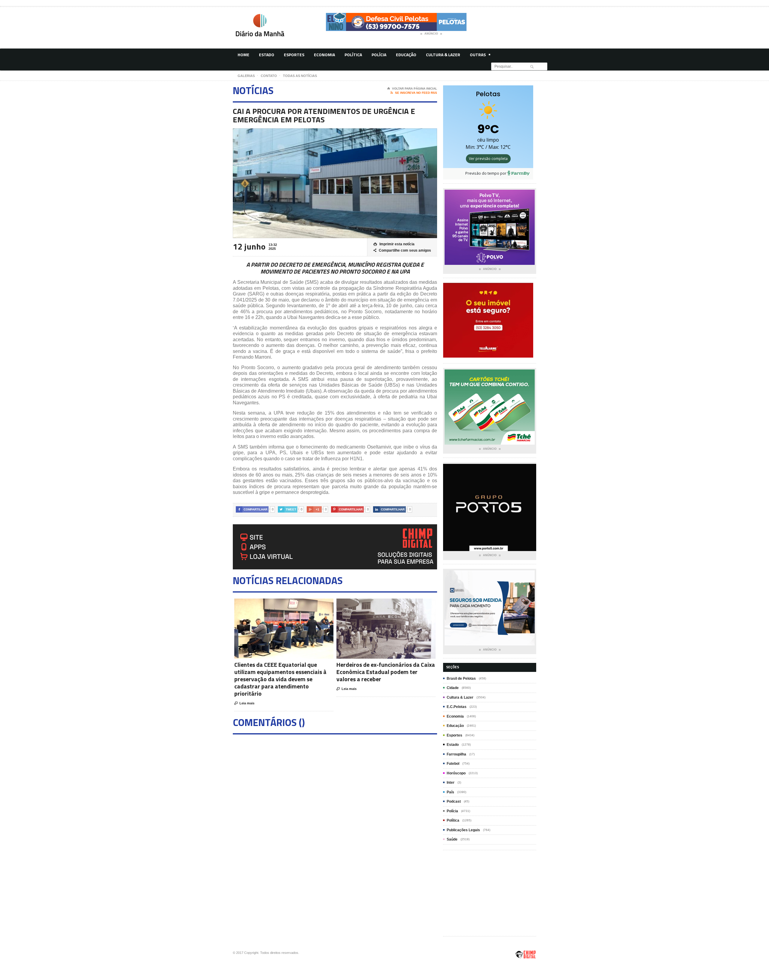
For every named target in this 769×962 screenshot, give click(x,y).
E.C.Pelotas (457, 707)
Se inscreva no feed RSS (414, 92)
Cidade (453, 688)
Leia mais (244, 703)
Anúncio (431, 33)
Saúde (452, 839)
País (450, 792)
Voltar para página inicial (412, 88)
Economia (324, 54)
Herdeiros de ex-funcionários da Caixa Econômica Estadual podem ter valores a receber (385, 672)
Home (243, 54)
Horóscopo (456, 773)
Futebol (453, 763)
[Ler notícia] (291, 604)
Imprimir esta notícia (394, 244)
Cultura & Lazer (443, 54)
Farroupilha (456, 754)
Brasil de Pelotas (461, 678)
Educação (406, 54)
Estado (266, 54)
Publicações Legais (463, 830)
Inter (450, 782)
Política (353, 54)
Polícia (379, 54)
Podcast (454, 801)
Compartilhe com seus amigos (402, 250)
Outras (478, 54)
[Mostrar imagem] (276, 604)
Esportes (294, 54)
